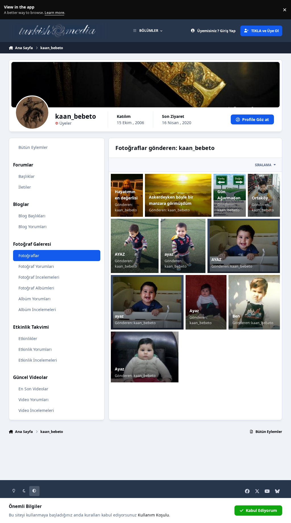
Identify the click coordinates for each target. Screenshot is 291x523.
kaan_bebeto (126, 210)
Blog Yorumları (32, 226)
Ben (236, 316)
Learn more (11, 9)
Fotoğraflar (28, 255)
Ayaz (194, 310)
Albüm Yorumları (34, 298)
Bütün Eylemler (33, 147)
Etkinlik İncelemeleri (37, 360)
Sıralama (263, 165)
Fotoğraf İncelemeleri (38, 277)
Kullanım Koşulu (153, 515)
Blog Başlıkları (31, 215)
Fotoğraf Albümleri (36, 288)
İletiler (24, 187)
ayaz (169, 254)
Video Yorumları (33, 399)
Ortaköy (260, 198)
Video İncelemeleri (36, 410)
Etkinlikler (27, 338)
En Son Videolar (33, 388)
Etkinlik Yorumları (35, 349)
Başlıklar (26, 176)
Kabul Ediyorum (261, 510)
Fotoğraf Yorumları (36, 266)
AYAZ (120, 254)
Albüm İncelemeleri (37, 309)
